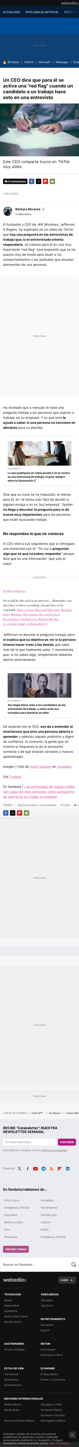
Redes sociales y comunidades (37, 805)
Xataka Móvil (11, 1305)
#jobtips (43, 619)
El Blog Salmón (49, 1374)
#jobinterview (29, 619)
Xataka (8, 1300)
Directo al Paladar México (19, 1420)
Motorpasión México (53, 1420)
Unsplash (64, 767)
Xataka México (12, 1404)
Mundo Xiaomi (12, 1321)
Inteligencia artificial (16, 1207)
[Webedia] (70, 3)
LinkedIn (68, 1168)
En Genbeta (14, 468)
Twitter (38, 181)
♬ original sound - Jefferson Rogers (25, 624)
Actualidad (47, 1200)
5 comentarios (17, 181)
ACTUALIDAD (11, 12)
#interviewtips (25, 610)
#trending (16, 614)
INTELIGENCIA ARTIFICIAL (42, 12)
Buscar (73, 1264)
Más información (59, 1443)
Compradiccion (13, 1384)
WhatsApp (10, 1236)
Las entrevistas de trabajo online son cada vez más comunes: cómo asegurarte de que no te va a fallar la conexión (39, 792)
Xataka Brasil (11, 1409)
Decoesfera (11, 1379)
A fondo (65, 805)
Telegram (43, 1168)
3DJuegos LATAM (51, 1404)
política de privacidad (54, 1150)
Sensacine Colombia (53, 1415)
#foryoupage (30, 614)
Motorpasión (48, 1349)
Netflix (45, 1229)
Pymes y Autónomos (53, 1379)
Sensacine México (51, 1409)
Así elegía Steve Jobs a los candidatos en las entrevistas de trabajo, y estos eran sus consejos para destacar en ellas (37, 708)
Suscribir (67, 1142)
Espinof (45, 1330)
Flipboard (45, 181)
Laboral (45, 1222)
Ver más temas (16, 1249)
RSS (52, 1168)
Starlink (28, 62)
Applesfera (10, 1310)
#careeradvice (11, 619)
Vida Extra (47, 1305)
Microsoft (44, 62)
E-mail (52, 181)
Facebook (31, 181)
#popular (66, 610)
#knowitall (41, 610)
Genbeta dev (49, 1214)
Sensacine (47, 1324)
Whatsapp (62, 62)
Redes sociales (13, 1222)
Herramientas (49, 1207)
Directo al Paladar (14, 1349)
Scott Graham (40, 767)
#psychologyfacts (49, 614)
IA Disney (55, 1113)
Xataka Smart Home (16, 1316)
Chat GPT (37, 1113)
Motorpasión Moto (52, 1354)
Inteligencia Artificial (53, 1236)
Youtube (35, 1168)
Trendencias (11, 1374)
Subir (64, 1280)
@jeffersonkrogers (14, 591)
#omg (6, 614)
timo (7, 1229)
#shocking (54, 610)
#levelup (54, 619)
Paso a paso (12, 1200)
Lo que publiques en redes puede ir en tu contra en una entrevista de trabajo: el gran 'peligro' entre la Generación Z (39, 476)
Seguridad (10, 1214)
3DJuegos (47, 1300)
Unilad (16, 777)
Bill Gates (13, 62)
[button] (29, 209)
